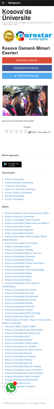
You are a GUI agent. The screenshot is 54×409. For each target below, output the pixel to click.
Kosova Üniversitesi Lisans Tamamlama (24, 369)
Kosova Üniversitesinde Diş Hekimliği (22, 313)
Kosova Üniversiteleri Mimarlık (19, 259)
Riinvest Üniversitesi (14, 195)
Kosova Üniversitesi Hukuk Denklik (21, 379)
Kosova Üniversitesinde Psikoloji (20, 356)
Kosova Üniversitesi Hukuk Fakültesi (22, 376)
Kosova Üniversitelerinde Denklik (20, 299)
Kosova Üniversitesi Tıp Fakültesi (20, 346)
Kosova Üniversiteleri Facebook (20, 386)
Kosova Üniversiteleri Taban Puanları (22, 219)
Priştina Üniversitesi (14, 179)
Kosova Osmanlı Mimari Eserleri (26, 50)
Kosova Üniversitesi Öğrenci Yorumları (23, 253)
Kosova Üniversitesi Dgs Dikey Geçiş (22, 332)
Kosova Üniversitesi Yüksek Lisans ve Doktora (27, 223)
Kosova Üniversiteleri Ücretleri (19, 233)
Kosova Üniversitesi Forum (18, 382)
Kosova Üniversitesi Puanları (18, 352)
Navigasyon (14, 2)
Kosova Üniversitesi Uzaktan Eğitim (22, 342)
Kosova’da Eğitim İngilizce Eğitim (20, 326)
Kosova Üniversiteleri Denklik (19, 303)
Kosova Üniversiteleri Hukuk (18, 276)
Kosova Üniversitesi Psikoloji (18, 359)
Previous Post (27, 140)
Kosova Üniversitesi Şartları (18, 246)
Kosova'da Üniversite (17, 14)
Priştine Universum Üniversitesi (19, 216)
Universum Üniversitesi (16, 185)
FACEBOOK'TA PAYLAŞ (26, 68)
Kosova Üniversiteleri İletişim (18, 273)
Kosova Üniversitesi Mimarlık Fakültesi (23, 366)
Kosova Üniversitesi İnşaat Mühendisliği (24, 329)
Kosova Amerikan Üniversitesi (19, 182)
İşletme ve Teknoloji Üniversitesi (20, 189)
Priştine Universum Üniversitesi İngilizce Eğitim (27, 213)
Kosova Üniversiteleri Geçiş (18, 279)
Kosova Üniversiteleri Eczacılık (19, 293)
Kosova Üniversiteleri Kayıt (17, 266)
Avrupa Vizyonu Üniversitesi (18, 192)
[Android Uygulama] (12, 165)
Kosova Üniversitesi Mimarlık (18, 362)
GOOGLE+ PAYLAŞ (27, 60)
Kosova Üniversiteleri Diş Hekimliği (21, 296)
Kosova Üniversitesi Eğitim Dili (19, 316)
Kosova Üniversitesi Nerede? (19, 339)
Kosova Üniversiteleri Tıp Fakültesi (21, 243)
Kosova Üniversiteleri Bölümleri (19, 306)
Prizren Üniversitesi (14, 199)
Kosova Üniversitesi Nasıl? (17, 336)
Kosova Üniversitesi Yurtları (18, 226)
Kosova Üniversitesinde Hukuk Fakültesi (24, 372)
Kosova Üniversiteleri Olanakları (20, 256)
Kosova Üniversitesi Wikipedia (19, 229)
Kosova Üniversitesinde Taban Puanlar (23, 349)
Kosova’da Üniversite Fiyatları (19, 309)
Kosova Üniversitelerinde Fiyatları (21, 289)
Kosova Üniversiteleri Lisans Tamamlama (24, 263)
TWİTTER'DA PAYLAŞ (27, 75)
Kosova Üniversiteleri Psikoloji (19, 249)
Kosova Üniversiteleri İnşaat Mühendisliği (24, 269)
